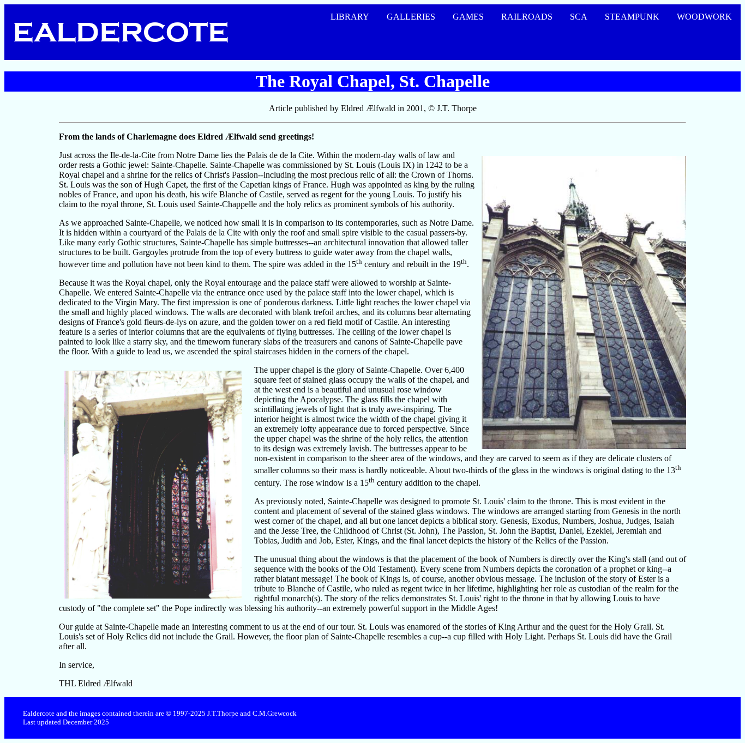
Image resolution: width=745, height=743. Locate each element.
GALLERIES (411, 16)
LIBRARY (350, 16)
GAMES (468, 16)
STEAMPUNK (632, 16)
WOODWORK (704, 16)
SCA (578, 16)
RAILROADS (526, 16)
